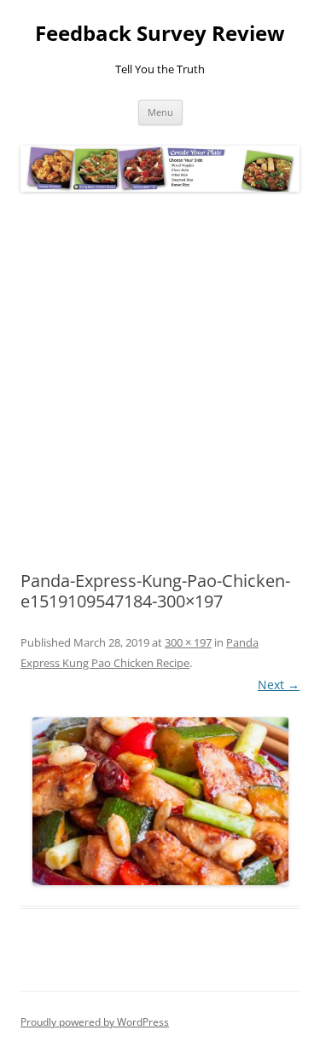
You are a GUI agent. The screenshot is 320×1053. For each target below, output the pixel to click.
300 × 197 (188, 642)
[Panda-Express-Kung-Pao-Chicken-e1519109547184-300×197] (160, 801)
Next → (279, 684)
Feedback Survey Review (160, 33)
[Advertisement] (160, 382)
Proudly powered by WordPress (94, 1022)
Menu (160, 112)
